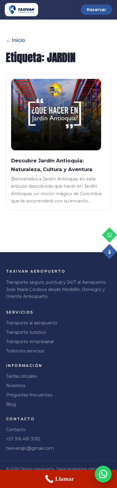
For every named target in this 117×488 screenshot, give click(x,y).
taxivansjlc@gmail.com (30, 448)
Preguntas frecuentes (29, 395)
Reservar (96, 9)
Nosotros (15, 385)
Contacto (16, 429)
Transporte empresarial (30, 341)
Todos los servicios (25, 351)
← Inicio (15, 40)
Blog (11, 404)
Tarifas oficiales (21, 376)
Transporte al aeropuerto (31, 323)
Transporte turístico (26, 332)
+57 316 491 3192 (23, 439)
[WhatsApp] (103, 474)
